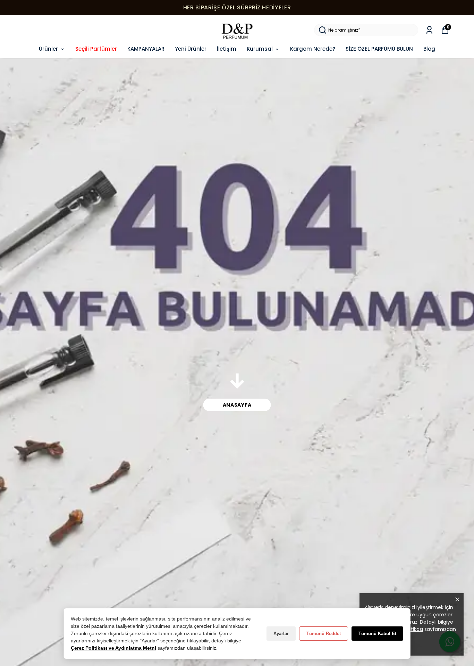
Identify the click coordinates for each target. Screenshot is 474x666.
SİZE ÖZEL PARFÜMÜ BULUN (379, 48)
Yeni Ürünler (190, 48)
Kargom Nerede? (312, 48)
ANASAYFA (237, 404)
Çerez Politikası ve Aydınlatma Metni (113, 648)
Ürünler (48, 48)
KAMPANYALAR (145, 48)
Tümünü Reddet (323, 633)
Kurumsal (260, 48)
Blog (429, 48)
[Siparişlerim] (429, 30)
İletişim (226, 48)
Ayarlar (281, 633)
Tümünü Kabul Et (377, 633)
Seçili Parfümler (96, 48)
